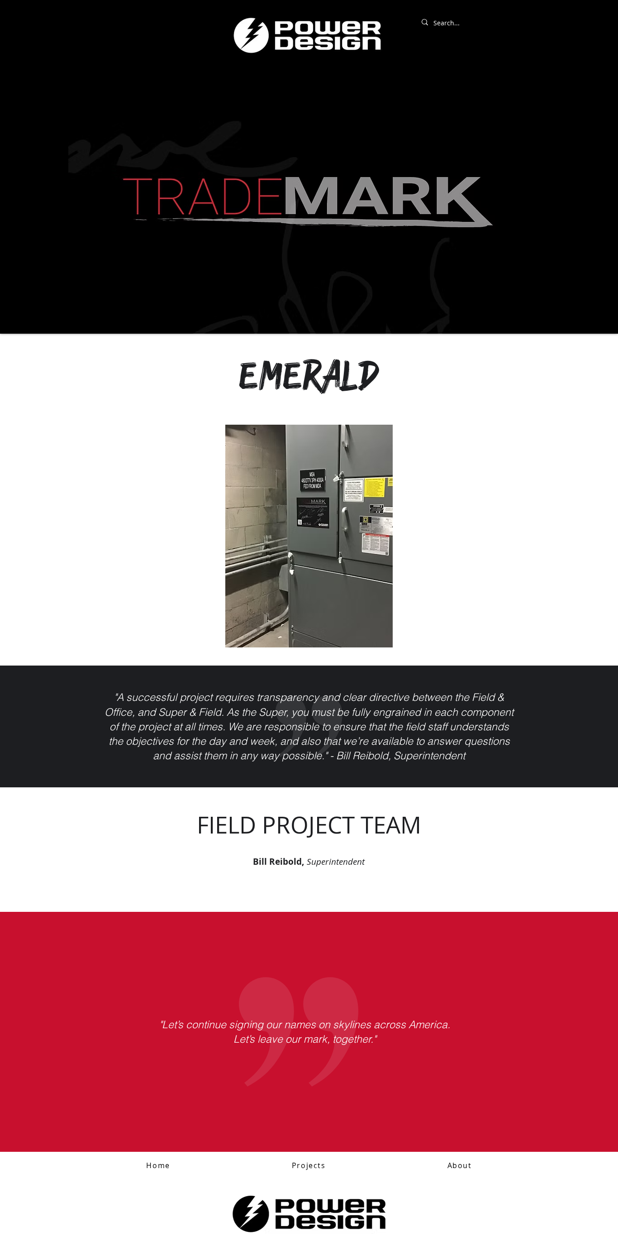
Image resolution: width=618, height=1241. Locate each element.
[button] (309, 1166)
